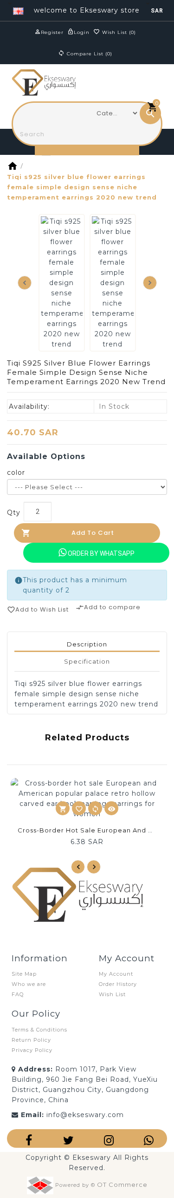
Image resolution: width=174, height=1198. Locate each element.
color (16, 472)
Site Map (24, 974)
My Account (116, 974)
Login (82, 32)
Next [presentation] (150, 283)
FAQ (18, 994)
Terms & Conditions (39, 1029)
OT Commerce (122, 1184)
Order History (118, 984)
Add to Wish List (38, 609)
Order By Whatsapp (100, 553)
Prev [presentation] (78, 867)
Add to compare (108, 607)
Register (52, 32)
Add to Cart (92, 532)
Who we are (29, 984)
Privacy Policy (32, 1050)
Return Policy (31, 1040)
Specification (87, 661)
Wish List (112, 994)
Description (87, 644)
